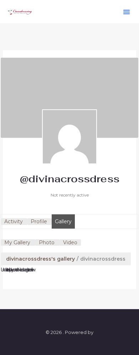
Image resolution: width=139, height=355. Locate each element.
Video (70, 242)
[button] (126, 11)
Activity (13, 221)
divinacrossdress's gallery (40, 259)
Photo (47, 242)
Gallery (63, 221)
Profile (39, 221)
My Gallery (17, 242)
